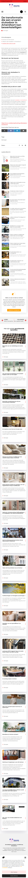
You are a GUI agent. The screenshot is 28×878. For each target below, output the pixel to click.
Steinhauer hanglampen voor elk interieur (13, 762)
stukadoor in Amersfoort (21, 100)
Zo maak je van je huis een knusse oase (12, 429)
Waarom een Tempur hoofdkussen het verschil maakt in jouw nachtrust (12, 457)
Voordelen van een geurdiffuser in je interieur (11, 624)
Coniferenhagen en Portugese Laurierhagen (13, 595)
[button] (25, 857)
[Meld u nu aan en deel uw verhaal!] (14, 294)
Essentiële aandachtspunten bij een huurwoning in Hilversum (11, 402)
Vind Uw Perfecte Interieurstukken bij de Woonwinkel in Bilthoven (12, 541)
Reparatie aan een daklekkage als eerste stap (12, 346)
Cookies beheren (14, 875)
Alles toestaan (14, 872)
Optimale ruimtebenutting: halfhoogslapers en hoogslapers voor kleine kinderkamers (13, 513)
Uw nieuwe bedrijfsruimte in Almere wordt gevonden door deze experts (13, 790)
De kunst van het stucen (8, 39)
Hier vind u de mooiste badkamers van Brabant (12, 818)
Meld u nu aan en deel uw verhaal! (14, 297)
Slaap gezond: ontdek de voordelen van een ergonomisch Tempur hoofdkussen (13, 485)
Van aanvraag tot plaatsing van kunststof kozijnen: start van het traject (12, 374)
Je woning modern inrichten (9, 678)
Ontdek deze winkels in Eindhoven (17, 191)
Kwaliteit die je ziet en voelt (8, 43)
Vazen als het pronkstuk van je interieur (12, 567)
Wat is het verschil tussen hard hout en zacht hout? (12, 707)
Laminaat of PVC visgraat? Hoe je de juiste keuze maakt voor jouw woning (12, 652)
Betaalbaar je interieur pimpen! (10, 734)
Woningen (5, 30)
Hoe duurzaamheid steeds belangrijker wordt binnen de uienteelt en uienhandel (18, 270)
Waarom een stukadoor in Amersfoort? (11, 41)
